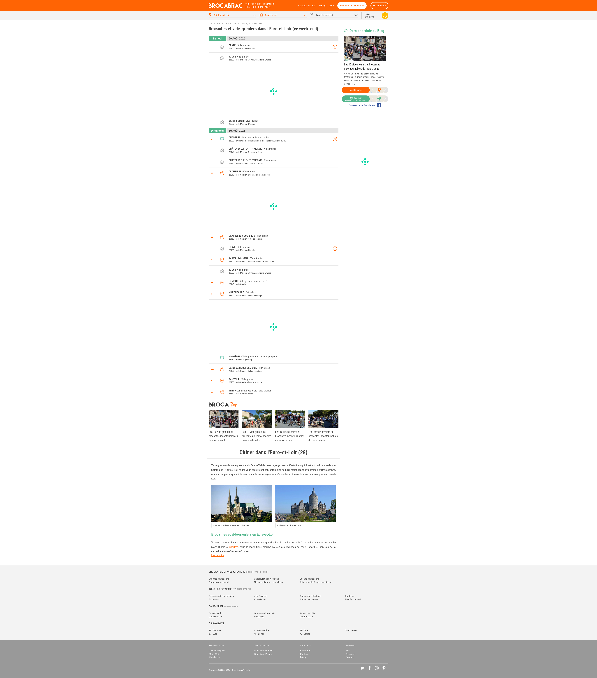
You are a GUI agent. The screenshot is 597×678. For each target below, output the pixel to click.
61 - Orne (304, 630)
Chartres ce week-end (219, 578)
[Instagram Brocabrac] (379, 670)
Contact (350, 657)
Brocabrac (305, 650)
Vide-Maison (260, 599)
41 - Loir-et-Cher (261, 630)
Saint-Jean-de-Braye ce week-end (315, 582)
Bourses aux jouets (309, 599)
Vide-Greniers (260, 596)
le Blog (322, 5)
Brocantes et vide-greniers (221, 596)
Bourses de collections (310, 596)
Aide (331, 5)
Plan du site (214, 657)
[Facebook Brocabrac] (372, 670)
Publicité (304, 654)
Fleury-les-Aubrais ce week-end (269, 582)
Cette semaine (215, 616)
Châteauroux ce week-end (266, 578)
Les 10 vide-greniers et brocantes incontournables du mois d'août (362, 66)
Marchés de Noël (353, 599)
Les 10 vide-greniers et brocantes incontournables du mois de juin (289, 436)
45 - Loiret (259, 633)
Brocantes (214, 599)
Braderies (349, 596)
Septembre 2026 (307, 613)
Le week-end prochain (264, 613)
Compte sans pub (306, 5)
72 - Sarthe (305, 633)
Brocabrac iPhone (263, 654)
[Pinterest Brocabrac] (386, 670)
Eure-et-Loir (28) (240, 23)
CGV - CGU (214, 654)
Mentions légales (217, 650)
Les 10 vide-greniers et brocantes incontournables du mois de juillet (256, 436)
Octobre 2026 (306, 616)
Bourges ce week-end (219, 582)
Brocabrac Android (263, 650)
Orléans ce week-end (309, 578)
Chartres (233, 547)
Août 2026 (259, 616)
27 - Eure (213, 633)
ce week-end (257, 23)
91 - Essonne (215, 630)
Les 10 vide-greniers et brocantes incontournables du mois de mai (323, 436)
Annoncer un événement (352, 5)
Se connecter (379, 5)
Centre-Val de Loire (219, 23)
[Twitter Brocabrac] (364, 670)
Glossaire (350, 654)
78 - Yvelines (351, 630)
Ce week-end (215, 613)
